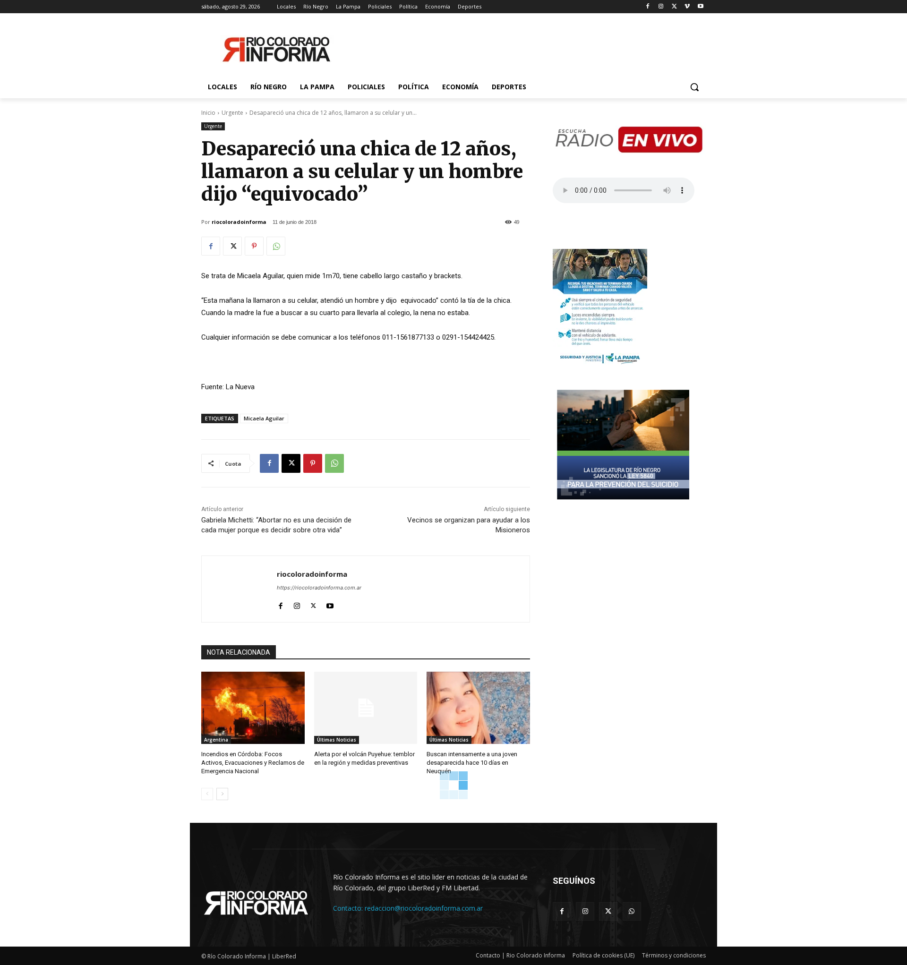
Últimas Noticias (336, 739)
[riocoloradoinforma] (239, 589)
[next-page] (222, 794)
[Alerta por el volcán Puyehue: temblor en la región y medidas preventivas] (366, 708)
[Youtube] (700, 6)
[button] (694, 87)
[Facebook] (647, 6)
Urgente (232, 113)
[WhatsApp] (275, 246)
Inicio (208, 113)
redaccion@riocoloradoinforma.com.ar (424, 908)
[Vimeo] (687, 6)
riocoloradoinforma (239, 221)
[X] (674, 6)
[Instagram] (661, 6)
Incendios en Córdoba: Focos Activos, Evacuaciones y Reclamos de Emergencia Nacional (252, 763)
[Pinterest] (254, 246)
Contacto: (349, 908)
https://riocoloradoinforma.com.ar (319, 587)
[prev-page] (207, 794)
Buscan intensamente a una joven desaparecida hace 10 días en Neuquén (472, 763)
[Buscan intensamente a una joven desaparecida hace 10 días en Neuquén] (478, 708)
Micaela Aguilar (264, 418)
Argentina (216, 739)
